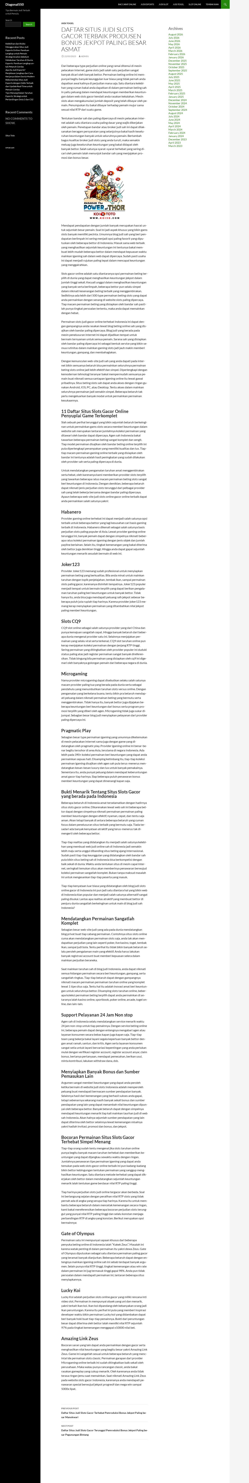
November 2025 (177, 63)
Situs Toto (10, 135)
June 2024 (174, 119)
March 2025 (175, 90)
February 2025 (176, 93)
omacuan (9, 147)
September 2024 (177, 109)
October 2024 (176, 106)
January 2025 (176, 96)
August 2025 (175, 73)
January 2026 (176, 57)
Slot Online (195, 4)
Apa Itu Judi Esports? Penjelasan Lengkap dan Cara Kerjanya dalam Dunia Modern (20, 73)
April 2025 (174, 86)
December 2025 (177, 60)
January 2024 (176, 136)
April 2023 (174, 142)
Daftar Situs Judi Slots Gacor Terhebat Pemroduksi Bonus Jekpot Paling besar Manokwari (103, 1413)
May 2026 (174, 44)
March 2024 (175, 129)
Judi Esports (147, 4)
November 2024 (177, 103)
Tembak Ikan (212, 4)
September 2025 (177, 70)
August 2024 (175, 113)
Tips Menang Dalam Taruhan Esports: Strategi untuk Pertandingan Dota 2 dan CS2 (19, 96)
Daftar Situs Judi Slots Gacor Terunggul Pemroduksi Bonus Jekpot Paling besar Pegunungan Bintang (104, 1430)
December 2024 (177, 100)
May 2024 (174, 122)
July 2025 (173, 77)
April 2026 (174, 47)
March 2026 (175, 50)
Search (8, 20)
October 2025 (176, 67)
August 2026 (175, 34)
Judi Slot (163, 4)
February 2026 (176, 54)
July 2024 (173, 116)
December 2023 (177, 139)
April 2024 (174, 126)
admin (85, 56)
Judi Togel (178, 4)
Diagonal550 (14, 4)
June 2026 (174, 40)
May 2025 (174, 83)
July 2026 (173, 37)
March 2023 (175, 145)
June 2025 (174, 80)
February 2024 (176, 132)
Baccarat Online (127, 4)
